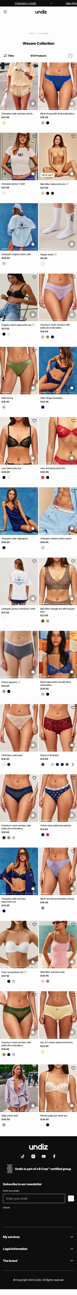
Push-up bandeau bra (12, 972)
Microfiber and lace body (52, 972)
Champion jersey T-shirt (13, 183)
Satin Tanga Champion (51, 398)
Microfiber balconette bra (53, 184)
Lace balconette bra (11, 468)
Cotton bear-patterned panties (55, 825)
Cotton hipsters (9, 682)
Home (32, 33)
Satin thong (7, 398)
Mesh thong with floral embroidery (57, 113)
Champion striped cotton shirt (16, 254)
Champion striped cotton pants (55, 538)
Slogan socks (47, 254)
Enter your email (11, 1190)
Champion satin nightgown (14, 538)
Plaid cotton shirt (9, 1115)
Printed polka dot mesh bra (53, 1115)
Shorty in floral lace (49, 755)
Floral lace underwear (12, 755)
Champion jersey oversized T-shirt (18, 608)
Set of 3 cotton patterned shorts (56, 1042)
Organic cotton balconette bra (16, 325)
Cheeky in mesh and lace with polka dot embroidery (55, 326)
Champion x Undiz (25, 3)
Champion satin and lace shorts (17, 113)
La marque (43, 33)
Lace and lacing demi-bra (52, 468)
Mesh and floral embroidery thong (57, 898)
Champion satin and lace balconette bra (13, 900)
